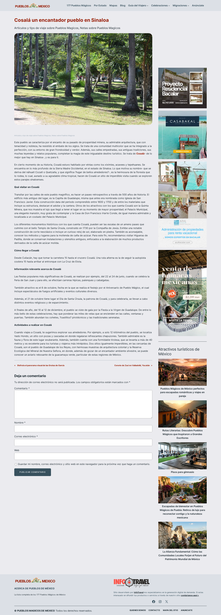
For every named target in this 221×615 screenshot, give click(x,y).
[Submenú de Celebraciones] (169, 5)
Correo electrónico (26, 436)
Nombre (19, 422)
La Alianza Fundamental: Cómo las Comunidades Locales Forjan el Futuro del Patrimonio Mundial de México (182, 555)
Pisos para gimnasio (182, 471)
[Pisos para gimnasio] (182, 456)
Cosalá (140, 153)
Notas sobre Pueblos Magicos (100, 28)
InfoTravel (138, 592)
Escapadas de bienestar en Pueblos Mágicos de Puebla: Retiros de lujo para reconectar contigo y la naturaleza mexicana (182, 512)
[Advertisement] (182, 41)
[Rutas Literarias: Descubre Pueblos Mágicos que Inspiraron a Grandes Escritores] (182, 414)
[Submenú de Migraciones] (188, 5)
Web (16, 450)
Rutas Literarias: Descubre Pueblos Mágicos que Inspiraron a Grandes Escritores (182, 434)
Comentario (22, 388)
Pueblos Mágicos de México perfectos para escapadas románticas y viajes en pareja (182, 392)
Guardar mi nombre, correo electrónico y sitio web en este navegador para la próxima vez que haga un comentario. (84, 464)
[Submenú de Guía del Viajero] (147, 5)
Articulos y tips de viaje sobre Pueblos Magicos (46, 28)
